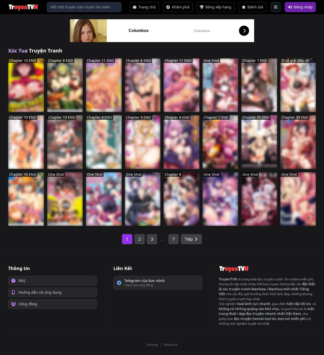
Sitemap (152, 345)
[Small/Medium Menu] (276, 7)
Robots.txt (171, 345)
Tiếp (189, 239)
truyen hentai (279, 284)
